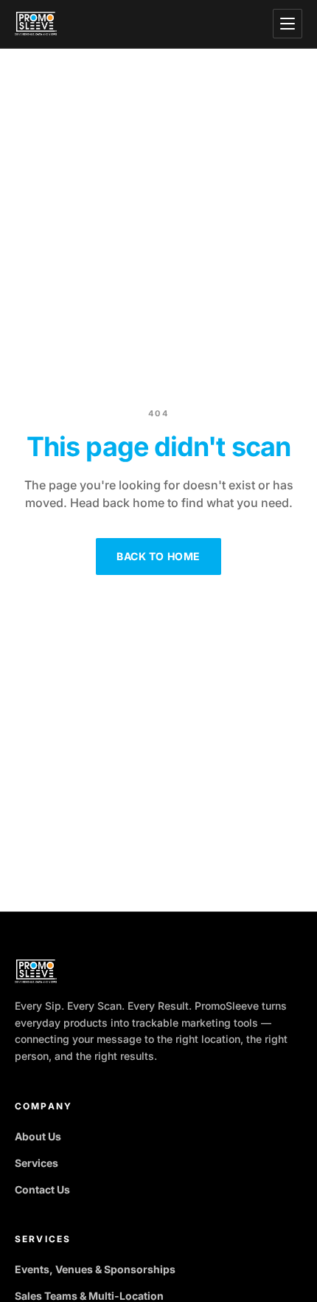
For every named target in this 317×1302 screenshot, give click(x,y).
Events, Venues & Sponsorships (95, 1269)
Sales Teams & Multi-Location (89, 1295)
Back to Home (158, 556)
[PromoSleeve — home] (36, 23)
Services (36, 1163)
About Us (38, 1136)
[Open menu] (287, 23)
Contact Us (42, 1189)
